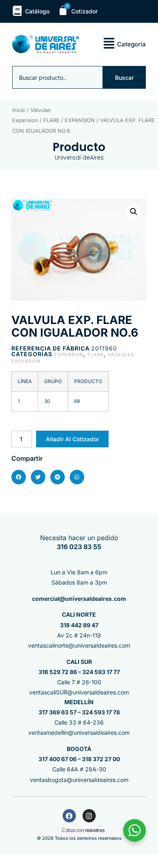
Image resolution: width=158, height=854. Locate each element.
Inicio (18, 110)
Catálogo (37, 11)
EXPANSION (80, 120)
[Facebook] (69, 816)
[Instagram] (89, 816)
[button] (133, 211)
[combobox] (57, 77)
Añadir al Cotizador (72, 439)
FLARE (51, 120)
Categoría (131, 44)
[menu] (109, 43)
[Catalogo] (17, 11)
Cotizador (84, 11)
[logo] (45, 44)
